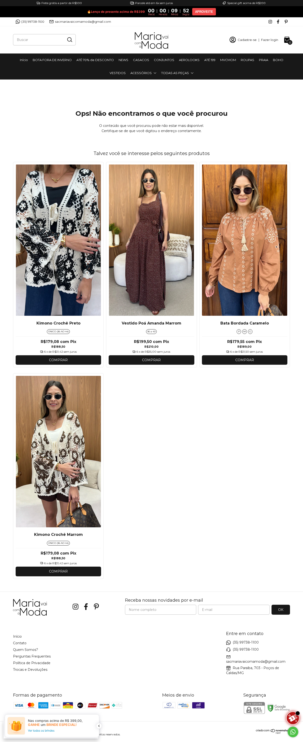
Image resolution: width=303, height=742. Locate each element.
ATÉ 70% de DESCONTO (95, 60)
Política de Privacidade (31, 663)
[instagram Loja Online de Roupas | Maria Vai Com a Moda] (270, 22)
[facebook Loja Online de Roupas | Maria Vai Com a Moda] (278, 22)
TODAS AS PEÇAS (175, 73)
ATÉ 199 (209, 60)
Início (24, 60)
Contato (20, 643)
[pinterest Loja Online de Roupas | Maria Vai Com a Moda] (286, 22)
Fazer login (269, 40)
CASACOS (141, 60)
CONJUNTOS (164, 60)
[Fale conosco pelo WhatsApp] (293, 732)
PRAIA (263, 60)
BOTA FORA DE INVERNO (52, 60)
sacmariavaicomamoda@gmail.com (83, 21)
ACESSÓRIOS (141, 73)
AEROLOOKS (189, 60)
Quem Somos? (25, 650)
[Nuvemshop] (273, 733)
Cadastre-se (247, 40)
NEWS (123, 60)
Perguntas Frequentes (32, 656)
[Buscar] (69, 39)
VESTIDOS (118, 73)
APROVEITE (204, 11)
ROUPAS (247, 60)
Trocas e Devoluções (30, 669)
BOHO (278, 60)
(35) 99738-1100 (32, 21)
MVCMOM (228, 60)
